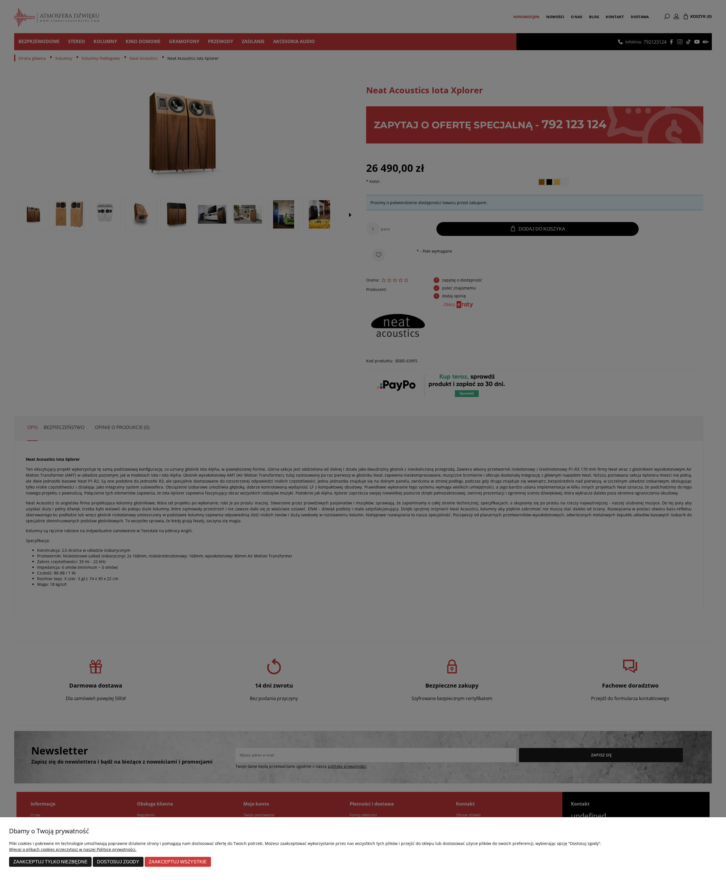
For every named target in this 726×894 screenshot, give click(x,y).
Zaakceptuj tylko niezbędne (50, 861)
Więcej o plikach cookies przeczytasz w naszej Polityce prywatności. (72, 849)
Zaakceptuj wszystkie (178, 861)
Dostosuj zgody (118, 861)
